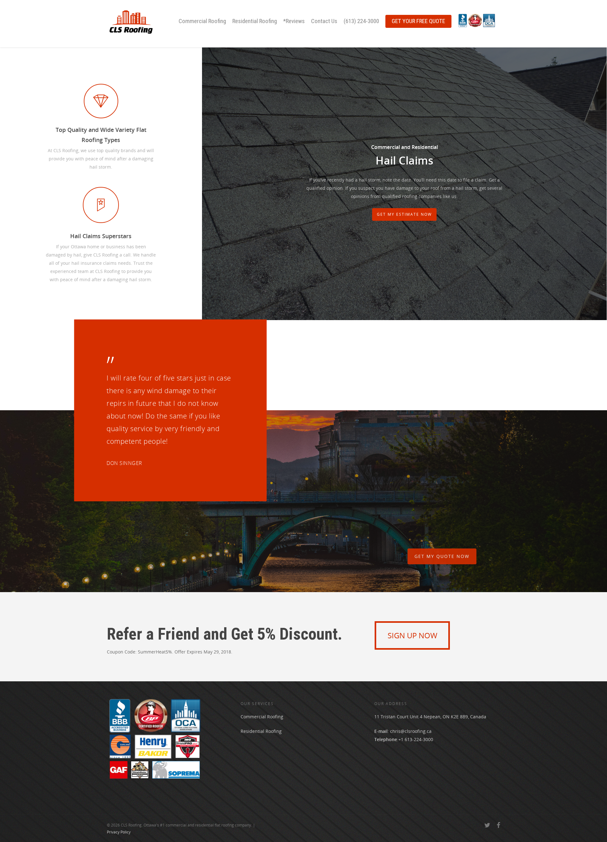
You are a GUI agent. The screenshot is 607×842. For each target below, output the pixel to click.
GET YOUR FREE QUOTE (418, 21)
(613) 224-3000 (361, 21)
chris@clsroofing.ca (411, 731)
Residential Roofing (254, 21)
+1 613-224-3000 (415, 739)
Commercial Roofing (202, 21)
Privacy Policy (119, 832)
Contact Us (324, 21)
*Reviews (294, 21)
